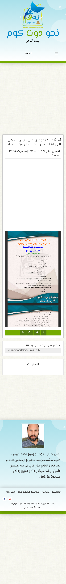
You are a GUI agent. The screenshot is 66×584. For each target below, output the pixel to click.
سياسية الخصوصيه (28, 492)
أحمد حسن (29, 508)
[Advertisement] (33, 100)
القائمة (39, 54)
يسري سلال (52, 151)
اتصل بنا (10, 492)
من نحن (46, 492)
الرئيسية (56, 492)
